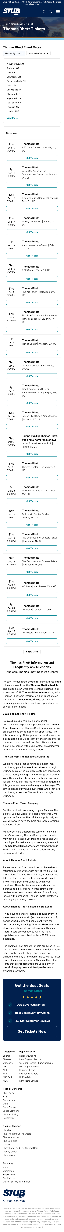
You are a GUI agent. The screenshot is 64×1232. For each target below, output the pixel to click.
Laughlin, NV (13, 107)
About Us (8, 1167)
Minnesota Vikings (28, 1080)
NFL (5, 1066)
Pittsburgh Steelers (29, 1066)
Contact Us (9, 1178)
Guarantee (8, 1171)
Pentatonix (8, 1118)
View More (12, 118)
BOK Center (28, 270)
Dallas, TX (11, 85)
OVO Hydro (27, 632)
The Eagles (8, 1093)
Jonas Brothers (11, 1110)
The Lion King (10, 1140)
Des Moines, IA (14, 89)
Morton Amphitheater (33, 490)
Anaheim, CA (13, 68)
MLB (5, 1073)
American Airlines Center (34, 245)
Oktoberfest (9, 1100)
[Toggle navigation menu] (57, 11)
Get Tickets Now (32, 1031)
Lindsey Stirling (10, 1114)
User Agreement (26, 1211)
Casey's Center (30, 467)
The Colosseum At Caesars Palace (39, 537)
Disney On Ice (10, 1151)
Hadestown (9, 1155)
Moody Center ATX (32, 221)
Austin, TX (12, 72)
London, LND (13, 111)
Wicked (7, 1144)
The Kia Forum (29, 291)
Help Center (9, 1174)
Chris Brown (9, 1107)
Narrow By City (12, 53)
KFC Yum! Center (31, 147)
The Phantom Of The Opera (17, 1133)
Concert (14, 24)
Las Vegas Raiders (28, 1073)
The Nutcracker (11, 1137)
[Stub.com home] (14, 1193)
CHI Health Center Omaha (35, 514)
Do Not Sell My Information (17, 1181)
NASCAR (7, 1077)
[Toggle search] (44, 11)
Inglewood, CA (14, 98)
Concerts (8, 1062)
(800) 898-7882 (16, 1201)
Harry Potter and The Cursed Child (20, 1148)
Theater (7, 1059)
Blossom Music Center (33, 198)
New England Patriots (30, 1059)
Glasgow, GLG (13, 94)
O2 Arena (27, 609)
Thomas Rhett (30, 143)
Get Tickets (32, 158)
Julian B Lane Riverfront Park (36, 443)
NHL (5, 1070)
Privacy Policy (43, 1211)
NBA (5, 1080)
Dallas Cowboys (27, 1055)
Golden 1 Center (30, 365)
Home (5, 24)
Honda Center (29, 343)
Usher (6, 1103)
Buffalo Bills (25, 1077)
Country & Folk (26, 24)
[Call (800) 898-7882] (51, 11)
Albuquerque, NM (15, 63)
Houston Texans (27, 1070)
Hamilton (7, 1130)
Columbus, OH (14, 76)
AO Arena (27, 586)
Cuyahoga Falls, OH (16, 81)
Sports (6, 1055)
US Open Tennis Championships (36, 1062)
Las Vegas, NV (14, 102)
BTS (5, 1096)
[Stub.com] (11, 11)
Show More (32, 651)
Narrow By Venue (37, 53)
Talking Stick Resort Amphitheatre (39, 416)
